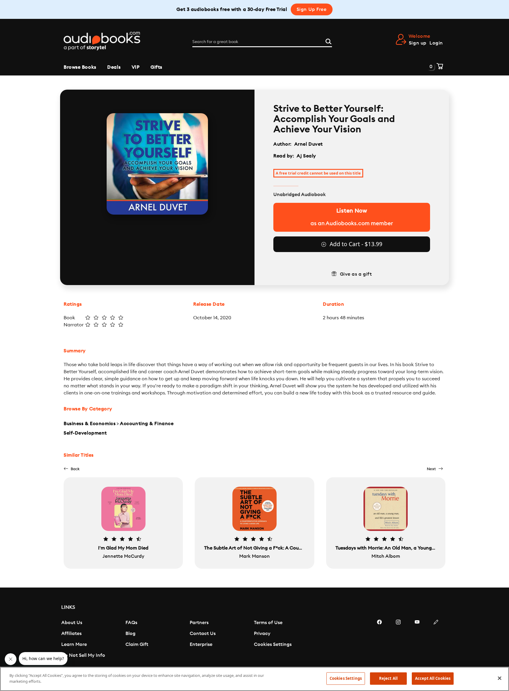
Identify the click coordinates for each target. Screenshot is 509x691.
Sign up (418, 43)
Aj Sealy (306, 156)
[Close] (499, 678)
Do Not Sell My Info (83, 655)
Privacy (262, 633)
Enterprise (201, 644)
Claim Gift (136, 644)
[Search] (328, 40)
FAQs (131, 622)
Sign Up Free (312, 9)
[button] (72, 469)
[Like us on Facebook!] (379, 640)
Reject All (388, 678)
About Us (71, 622)
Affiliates (71, 633)
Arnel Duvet (308, 144)
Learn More (74, 644)
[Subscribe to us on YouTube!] (417, 640)
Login (436, 43)
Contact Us (203, 633)
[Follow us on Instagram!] (398, 640)
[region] (254, 679)
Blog (130, 633)
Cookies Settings (273, 644)
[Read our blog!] (436, 640)
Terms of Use (268, 622)
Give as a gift (356, 274)
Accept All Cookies (432, 678)
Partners (199, 622)
